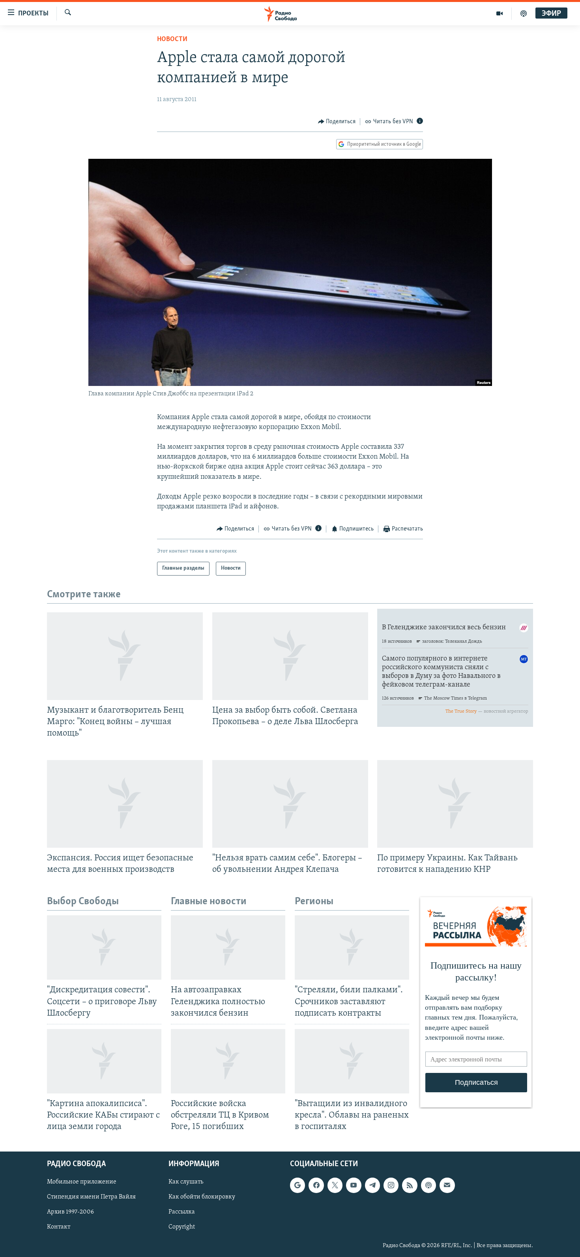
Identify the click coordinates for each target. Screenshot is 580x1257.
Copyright (181, 1227)
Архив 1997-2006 (70, 1212)
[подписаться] (447, 1185)
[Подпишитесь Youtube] (353, 1185)
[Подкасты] (428, 1185)
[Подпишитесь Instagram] (391, 1185)
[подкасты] (523, 13)
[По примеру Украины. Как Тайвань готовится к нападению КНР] (455, 804)
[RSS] (409, 1185)
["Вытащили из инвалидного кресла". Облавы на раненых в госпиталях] (352, 1061)
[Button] (337, 122)
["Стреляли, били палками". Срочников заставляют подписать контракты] (352, 947)
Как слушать (185, 1182)
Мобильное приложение (81, 1182)
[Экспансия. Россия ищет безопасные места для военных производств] (125, 804)
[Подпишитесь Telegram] (372, 1185)
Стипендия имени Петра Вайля (91, 1197)
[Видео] (500, 13)
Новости (172, 39)
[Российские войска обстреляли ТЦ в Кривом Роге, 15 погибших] (228, 1061)
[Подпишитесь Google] (297, 1185)
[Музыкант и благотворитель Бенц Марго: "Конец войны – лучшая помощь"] (125, 656)
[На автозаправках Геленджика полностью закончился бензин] (228, 947)
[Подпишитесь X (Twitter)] (334, 1185)
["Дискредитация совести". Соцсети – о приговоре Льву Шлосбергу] (104, 947)
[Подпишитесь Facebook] (316, 1185)
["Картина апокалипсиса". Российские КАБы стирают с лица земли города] (104, 1061)
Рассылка (181, 1212)
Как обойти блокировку (201, 1197)
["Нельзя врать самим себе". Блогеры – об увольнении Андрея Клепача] (290, 804)
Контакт (58, 1227)
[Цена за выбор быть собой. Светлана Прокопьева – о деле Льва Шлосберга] (290, 656)
